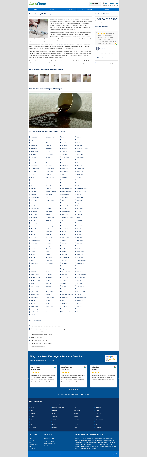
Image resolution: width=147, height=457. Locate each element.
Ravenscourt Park (81, 260)
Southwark (79, 280)
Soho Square (80, 271)
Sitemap (112, 454)
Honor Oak (79, 206)
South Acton (49, 274)
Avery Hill (63, 140)
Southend (48, 280)
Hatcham (33, 203)
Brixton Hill (64, 151)
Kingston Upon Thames (58, 407)
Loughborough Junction (52, 226)
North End (48, 243)
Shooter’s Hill (80, 269)
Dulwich (63, 174)
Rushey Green (34, 266)
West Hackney (34, 309)
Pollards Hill (49, 257)
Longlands (33, 226)
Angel (32, 140)
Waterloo (33, 303)
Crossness (33, 171)
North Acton (80, 240)
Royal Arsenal (80, 263)
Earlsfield (79, 177)
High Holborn (80, 203)
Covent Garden (50, 168)
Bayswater (64, 143)
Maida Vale (33, 228)
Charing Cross (80, 157)
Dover (32, 416)
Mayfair (48, 228)
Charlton (33, 160)
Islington (54, 427)
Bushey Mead (64, 154)
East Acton (33, 180)
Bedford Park (34, 145)
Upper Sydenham (81, 297)
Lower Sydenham (65, 226)
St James (48, 283)
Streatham (64, 286)
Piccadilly (33, 254)
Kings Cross (34, 214)
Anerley (79, 137)
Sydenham (79, 289)
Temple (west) (64, 292)
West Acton (64, 303)
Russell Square (49, 266)
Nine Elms (48, 240)
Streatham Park (34, 289)
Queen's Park (64, 260)
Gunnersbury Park (66, 194)
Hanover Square (50, 200)
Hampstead (80, 197)
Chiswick (48, 163)
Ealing (32, 177)
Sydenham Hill (34, 292)
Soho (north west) (65, 271)
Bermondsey (34, 148)
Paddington (49, 249)
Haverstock (49, 203)
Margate (76, 425)
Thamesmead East (81, 292)
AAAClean (35, 454)
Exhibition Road (50, 137)
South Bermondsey (35, 277)
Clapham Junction (81, 163)
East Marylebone (65, 180)
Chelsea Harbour (65, 160)
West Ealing (64, 306)
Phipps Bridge (80, 251)
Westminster (80, 312)
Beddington (80, 143)
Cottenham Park (35, 168)
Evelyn (78, 183)
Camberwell (80, 154)
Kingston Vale (64, 214)
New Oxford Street (35, 240)
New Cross (49, 237)
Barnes (32, 143)
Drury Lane (49, 174)
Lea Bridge (48, 220)
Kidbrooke (79, 211)
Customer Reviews (87, 9)
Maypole (79, 228)
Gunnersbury (49, 194)
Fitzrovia (33, 185)
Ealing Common (50, 177)
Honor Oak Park (35, 208)
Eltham (63, 183)
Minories (33, 234)
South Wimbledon (81, 277)
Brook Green (49, 154)
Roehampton (49, 263)
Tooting (48, 294)
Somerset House (35, 274)
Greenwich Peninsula (51, 191)
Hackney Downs (35, 197)
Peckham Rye (34, 251)
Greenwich (33, 191)
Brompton (33, 154)
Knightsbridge (34, 217)
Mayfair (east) (64, 228)
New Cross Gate (65, 237)
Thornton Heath (35, 294)
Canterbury (98, 413)
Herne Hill (63, 203)
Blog (30, 446)
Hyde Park (64, 208)
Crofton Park (64, 168)
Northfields (79, 243)
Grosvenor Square (66, 191)
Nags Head (33, 237)
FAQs (30, 442)
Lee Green (79, 220)
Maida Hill (79, 226)
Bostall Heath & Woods (82, 148)
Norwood (33, 246)
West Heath (49, 309)
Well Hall (48, 303)
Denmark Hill (80, 171)
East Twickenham (35, 183)
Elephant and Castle (51, 183)
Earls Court (64, 177)
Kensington (49, 211)
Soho (47, 271)
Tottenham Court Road (67, 294)
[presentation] (28, 379)
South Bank (64, 274)
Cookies (103, 454)
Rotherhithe (64, 263)
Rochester (76, 413)
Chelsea (48, 160)
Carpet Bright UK (59, 454)
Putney (32, 260)
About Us (51, 9)
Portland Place (65, 257)
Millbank (79, 231)
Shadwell (48, 269)
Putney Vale (49, 260)
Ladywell (79, 217)
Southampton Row (35, 280)
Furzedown (33, 188)
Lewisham (48, 223)
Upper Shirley (64, 297)
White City (33, 314)
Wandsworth (80, 300)
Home (35, 9)
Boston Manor (34, 151)
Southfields (64, 280)
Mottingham (80, 234)
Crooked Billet (80, 168)
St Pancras (79, 283)
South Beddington (81, 274)
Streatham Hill (80, 286)
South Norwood (65, 277)
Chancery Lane (65, 157)
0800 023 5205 (111, 3)
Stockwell (48, 286)
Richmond (98, 407)
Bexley (75, 427)
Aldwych (63, 137)
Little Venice (64, 223)
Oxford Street (34, 249)
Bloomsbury (64, 148)
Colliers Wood (64, 165)
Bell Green (64, 145)
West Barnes (80, 303)
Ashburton (48, 140)
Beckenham (77, 422)
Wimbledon (77, 416)
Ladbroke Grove (50, 217)
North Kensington (65, 243)
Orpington (33, 427)
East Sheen (79, 180)
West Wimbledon (35, 312)
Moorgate (48, 234)
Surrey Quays (64, 289)
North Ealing (34, 243)
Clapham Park (34, 165)
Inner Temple (80, 208)
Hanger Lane (34, 200)
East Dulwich (49, 180)
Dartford (98, 416)
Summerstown (49, 289)
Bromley (33, 413)
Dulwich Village (80, 174)
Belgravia (48, 145)
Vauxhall (33, 300)
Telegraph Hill (49, 292)
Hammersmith (64, 197)
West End (79, 306)
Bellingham (79, 145)
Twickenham (55, 422)
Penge (47, 251)
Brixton (48, 151)
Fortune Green (65, 185)
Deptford (33, 174)
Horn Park (48, 208)
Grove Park (33, 194)
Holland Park (64, 206)
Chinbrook (33, 163)
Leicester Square (35, 223)
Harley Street (80, 200)
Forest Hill (48, 185)
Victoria (48, 300)
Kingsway (79, 214)
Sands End (64, 266)
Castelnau (33, 157)
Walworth (63, 300)
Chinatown (79, 160)
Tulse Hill (79, 294)
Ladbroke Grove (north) (67, 217)
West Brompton (34, 306)
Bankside (79, 140)
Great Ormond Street (66, 188)
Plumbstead (80, 254)
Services (68, 9)
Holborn (48, 206)
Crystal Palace (49, 171)
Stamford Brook (35, 286)
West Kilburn (64, 309)
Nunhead (63, 246)
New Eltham (80, 237)
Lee (62, 220)
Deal (75, 407)
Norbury (63, 240)
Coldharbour (49, 165)
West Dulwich (49, 306)
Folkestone (98, 425)
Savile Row (79, 266)
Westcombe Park (65, 312)
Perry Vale (64, 251)
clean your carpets (60, 44)
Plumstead (33, 257)
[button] (100, 53)
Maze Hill (33, 231)
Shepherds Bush (65, 269)
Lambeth (33, 220)
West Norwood (80, 309)
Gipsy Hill (48, 188)
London (79, 223)
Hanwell (63, 200)
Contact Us (108, 9)
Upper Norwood (50, 297)
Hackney (79, 194)
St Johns (63, 283)
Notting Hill (49, 246)
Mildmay (63, 231)
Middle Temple (49, 231)
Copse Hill (79, 165)
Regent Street (34, 263)
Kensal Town (34, 211)
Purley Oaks (80, 257)
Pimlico (48, 254)
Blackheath (49, 148)
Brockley (79, 151)
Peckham (79, 249)
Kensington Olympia (66, 211)
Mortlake (63, 234)
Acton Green (34, 137)
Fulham (78, 185)
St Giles (32, 283)
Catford (48, 157)
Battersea (48, 143)
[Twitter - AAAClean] (116, 454)
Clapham (63, 163)
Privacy (107, 454)
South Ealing (49, 277)
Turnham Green (34, 297)
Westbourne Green (50, 312)
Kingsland (48, 214)
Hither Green (34, 206)
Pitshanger (64, 254)
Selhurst (33, 269)
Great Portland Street (82, 188)
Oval (78, 246)
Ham (47, 197)
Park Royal (64, 249)
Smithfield (33, 271)
